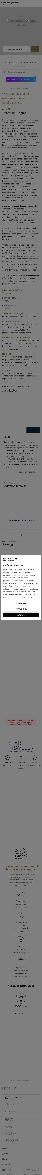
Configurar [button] (21, 603)
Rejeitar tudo (20, 609)
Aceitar (21, 615)
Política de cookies (24, 597)
